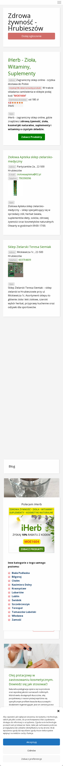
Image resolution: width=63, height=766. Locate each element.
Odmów (31, 750)
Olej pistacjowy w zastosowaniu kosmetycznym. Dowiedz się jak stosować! (31, 679)
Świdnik (16, 600)
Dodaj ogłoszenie (31, 36)
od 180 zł (33, 99)
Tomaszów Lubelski (24, 612)
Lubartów (18, 592)
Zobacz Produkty (31, 137)
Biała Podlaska (21, 573)
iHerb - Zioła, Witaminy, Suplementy (22, 67)
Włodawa (17, 615)
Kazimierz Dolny (22, 584)
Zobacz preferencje (31, 758)
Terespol (17, 608)
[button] (58, 711)
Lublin (15, 596)
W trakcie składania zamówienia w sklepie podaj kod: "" (30, 91)
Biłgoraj (17, 576)
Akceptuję (31, 742)
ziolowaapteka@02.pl (29, 174)
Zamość (16, 619)
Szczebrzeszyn (21, 604)
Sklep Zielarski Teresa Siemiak (29, 247)
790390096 (25, 178)
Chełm (16, 580)
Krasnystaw (19, 588)
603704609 (25, 259)
